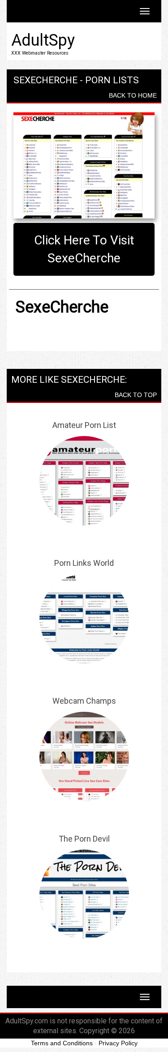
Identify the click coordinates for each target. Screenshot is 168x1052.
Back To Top (136, 394)
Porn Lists (112, 80)
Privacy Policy (118, 1043)
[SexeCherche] (84, 165)
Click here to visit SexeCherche (84, 249)
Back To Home (133, 95)
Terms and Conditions (62, 1043)
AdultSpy (43, 40)
